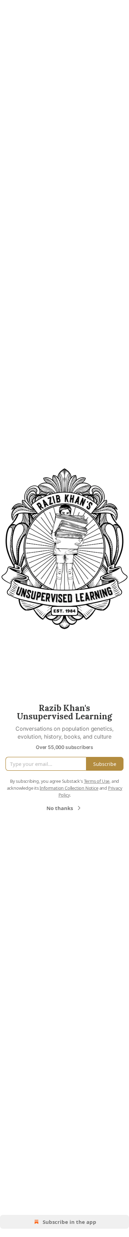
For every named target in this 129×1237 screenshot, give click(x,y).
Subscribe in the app (69, 1221)
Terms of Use (97, 781)
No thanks (59, 808)
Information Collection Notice (69, 788)
